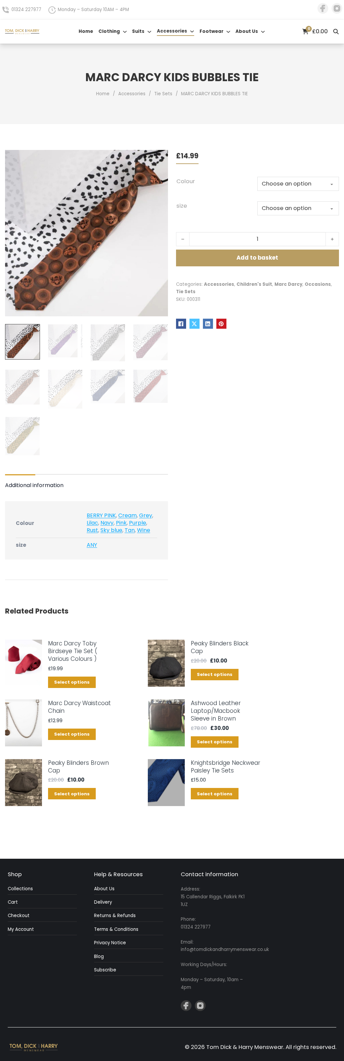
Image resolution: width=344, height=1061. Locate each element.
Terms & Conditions (116, 929)
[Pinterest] (221, 324)
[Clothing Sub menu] (125, 32)
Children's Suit (254, 284)
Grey (145, 515)
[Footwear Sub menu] (228, 32)
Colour (185, 181)
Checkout (19, 915)
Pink (121, 523)
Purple (137, 523)
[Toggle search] (336, 32)
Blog (99, 956)
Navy (107, 523)
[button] (159, 159)
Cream (127, 515)
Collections (20, 889)
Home (86, 31)
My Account (21, 929)
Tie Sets (163, 94)
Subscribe (105, 970)
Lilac (92, 523)
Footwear (211, 31)
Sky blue (111, 530)
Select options (72, 682)
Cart (13, 902)
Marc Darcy (288, 284)
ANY (92, 545)
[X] (194, 324)
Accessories (172, 31)
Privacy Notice (110, 943)
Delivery (103, 902)
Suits (138, 31)
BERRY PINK (101, 515)
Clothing (109, 31)
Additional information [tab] (34, 485)
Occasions (318, 284)
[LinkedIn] (208, 324)
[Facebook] (181, 324)
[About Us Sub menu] (263, 32)
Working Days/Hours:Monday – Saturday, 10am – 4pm (212, 976)
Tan (130, 530)
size (181, 206)
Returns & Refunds (115, 915)
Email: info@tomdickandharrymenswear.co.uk (215, 946)
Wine (143, 530)
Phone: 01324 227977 (196, 923)
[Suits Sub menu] (149, 32)
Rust (92, 530)
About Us (246, 31)
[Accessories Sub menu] (192, 31)
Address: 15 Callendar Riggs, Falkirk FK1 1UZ (213, 896)
